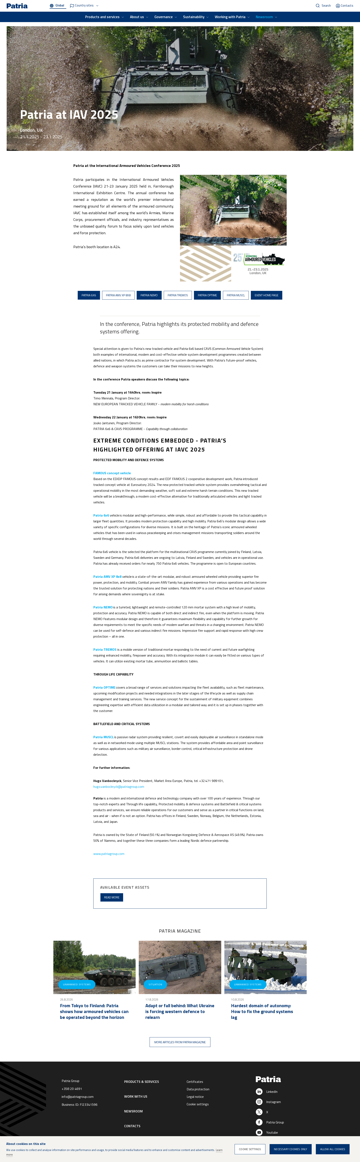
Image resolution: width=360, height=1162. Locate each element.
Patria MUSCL (236, 295)
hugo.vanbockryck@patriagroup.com (118, 786)
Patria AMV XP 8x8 (118, 295)
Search (326, 5)
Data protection (198, 1089)
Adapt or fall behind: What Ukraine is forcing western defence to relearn (179, 1011)
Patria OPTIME (207, 295)
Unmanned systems (77, 984)
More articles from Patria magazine (180, 1042)
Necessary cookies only (290, 1149)
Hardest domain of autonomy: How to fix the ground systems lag (262, 1011)
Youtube (272, 1132)
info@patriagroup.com (78, 1096)
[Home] (280, 1079)
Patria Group (275, 1122)
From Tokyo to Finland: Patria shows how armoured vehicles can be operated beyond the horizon (94, 1011)
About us (137, 17)
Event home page (266, 295)
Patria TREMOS (178, 295)
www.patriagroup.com (108, 853)
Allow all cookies (332, 1149)
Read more (111, 897)
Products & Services (141, 1081)
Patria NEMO (149, 295)
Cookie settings (198, 1104)
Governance (163, 17)
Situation (155, 984)
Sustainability (193, 17)
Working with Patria (230, 17)
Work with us (135, 1096)
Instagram (273, 1101)
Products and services (102, 17)
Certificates (195, 1081)
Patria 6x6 (89, 295)
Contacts (347, 5)
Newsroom (264, 17)
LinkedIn (272, 1091)
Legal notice (195, 1096)
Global (59, 5)
